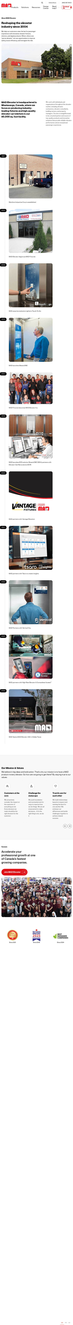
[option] (66, 1323)
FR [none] (66, 1322)
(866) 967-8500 (67, 3)
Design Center (46, 7)
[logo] (6, 5)
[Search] (43, 2)
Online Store (52, 3)
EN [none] (62, 1322)
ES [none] (69, 1322)
